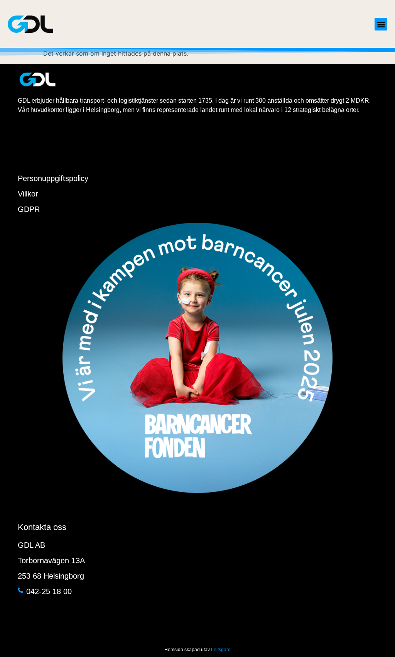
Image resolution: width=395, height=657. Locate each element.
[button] (381, 24)
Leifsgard (221, 649)
